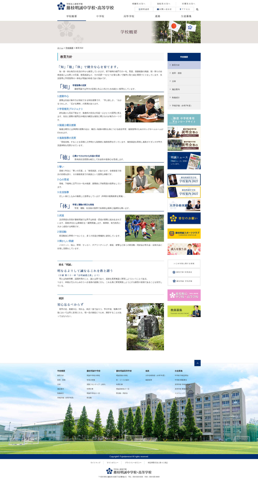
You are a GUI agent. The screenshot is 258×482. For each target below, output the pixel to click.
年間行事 (90, 389)
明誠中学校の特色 (93, 375)
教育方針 (176, 65)
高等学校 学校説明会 (182, 384)
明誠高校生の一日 (122, 389)
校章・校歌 (177, 73)
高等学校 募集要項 (181, 389)
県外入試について (181, 398)
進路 (157, 16)
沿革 (174, 81)
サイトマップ (95, 462)
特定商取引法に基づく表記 (158, 462)
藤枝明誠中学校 (93, 371)
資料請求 (145, 9)
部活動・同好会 (122, 393)
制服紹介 (176, 97)
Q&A (176, 407)
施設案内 (176, 89)
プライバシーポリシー (133, 462)
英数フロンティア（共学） (96, 384)
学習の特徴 (91, 380)
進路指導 (148, 380)
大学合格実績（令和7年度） (155, 375)
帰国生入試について (182, 402)
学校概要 (71, 16)
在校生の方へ (164, 4)
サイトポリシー (112, 462)
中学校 (100, 16)
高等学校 (129, 16)
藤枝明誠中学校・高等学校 (93, 6)
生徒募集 (186, 16)
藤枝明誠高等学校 (124, 371)
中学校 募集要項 (181, 380)
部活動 (89, 398)
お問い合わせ (165, 9)
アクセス (186, 9)
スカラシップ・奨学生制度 (185, 393)
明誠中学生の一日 (93, 393)
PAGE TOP (249, 465)
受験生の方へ (139, 4)
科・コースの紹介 (122, 380)
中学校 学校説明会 (181, 375)
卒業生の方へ (188, 4)
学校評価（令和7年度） (182, 105)
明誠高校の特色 (122, 375)
